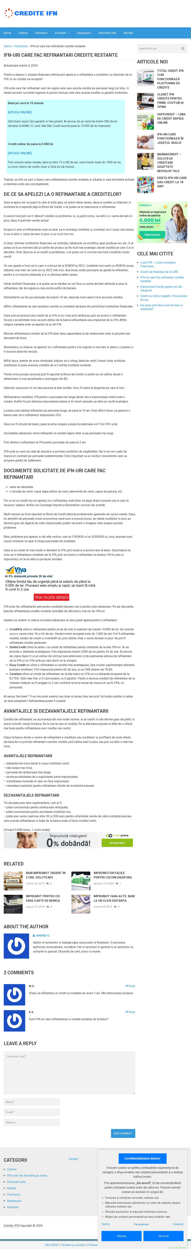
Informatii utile (107, 33)
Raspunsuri (84, 33)
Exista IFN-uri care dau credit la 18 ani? (172, 182)
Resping (121, 1236)
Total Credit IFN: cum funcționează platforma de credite (170, 79)
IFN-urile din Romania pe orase (27, 1175)
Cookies (178, 1224)
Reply (131, 985)
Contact (73, 1159)
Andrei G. (43, 935)
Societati (60, 33)
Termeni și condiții (73, 1245)
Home (7, 33)
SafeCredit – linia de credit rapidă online (171, 118)
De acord (163, 1236)
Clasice (23, 33)
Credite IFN (11, 1225)
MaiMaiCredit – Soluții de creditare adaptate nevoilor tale (169, 163)
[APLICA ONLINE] (20, 112)
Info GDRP (52, 1245)
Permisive (41, 33)
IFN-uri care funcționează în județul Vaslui (170, 139)
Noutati (128, 33)
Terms (105, 1224)
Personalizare (141, 1224)
